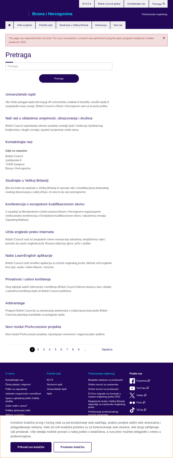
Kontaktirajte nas (136, 3)
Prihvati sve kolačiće (31, 447)
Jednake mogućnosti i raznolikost (23, 393)
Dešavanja (101, 25)
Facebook (142, 381)
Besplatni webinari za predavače (105, 380)
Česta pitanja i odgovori (18, 384)
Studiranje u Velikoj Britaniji (73, 25)
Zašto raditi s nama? (16, 406)
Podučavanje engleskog (154, 14)
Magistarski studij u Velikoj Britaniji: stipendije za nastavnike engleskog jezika (106, 404)
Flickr (139, 402)
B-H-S (86, 3)
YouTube (141, 388)
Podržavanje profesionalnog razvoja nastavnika (103, 413)
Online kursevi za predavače (103, 389)
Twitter (140, 395)
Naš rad (118, 25)
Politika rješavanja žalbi (17, 410)
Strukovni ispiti (54, 384)
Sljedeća (107, 349)
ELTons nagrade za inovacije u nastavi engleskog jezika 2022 (104, 395)
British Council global (109, 3)
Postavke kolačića (72, 447)
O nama (9, 373)
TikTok (140, 410)
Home (9, 25)
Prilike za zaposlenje (16, 389)
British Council (15, 14)
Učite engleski (24, 25)
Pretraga (165, 4)
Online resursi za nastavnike (103, 384)
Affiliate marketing (14, 415)
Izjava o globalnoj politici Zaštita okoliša (22, 400)
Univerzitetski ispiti (56, 389)
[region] (86, 436)
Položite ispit (45, 25)
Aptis (49, 393)
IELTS (50, 380)
